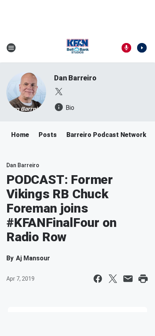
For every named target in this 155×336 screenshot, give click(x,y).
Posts (48, 135)
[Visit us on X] (59, 91)
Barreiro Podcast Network (106, 135)
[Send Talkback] (126, 48)
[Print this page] (143, 278)
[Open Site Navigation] (11, 48)
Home (20, 135)
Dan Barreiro (75, 78)
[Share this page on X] (112, 278)
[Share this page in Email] (128, 278)
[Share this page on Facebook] (97, 278)
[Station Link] (77, 48)
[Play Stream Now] (142, 48)
